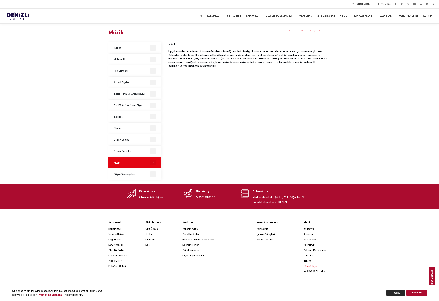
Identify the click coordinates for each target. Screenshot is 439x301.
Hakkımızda (114, 228)
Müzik (117, 162)
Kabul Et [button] (417, 292)
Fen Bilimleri (121, 70)
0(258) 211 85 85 (205, 197)
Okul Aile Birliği (116, 250)
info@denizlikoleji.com (152, 197)
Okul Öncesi (151, 228)
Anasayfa (293, 30)
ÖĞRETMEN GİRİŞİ (408, 16)
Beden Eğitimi (121, 139)
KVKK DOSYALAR (117, 255)
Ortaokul (150, 239)
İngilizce (118, 116)
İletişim (427, 16)
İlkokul (148, 234)
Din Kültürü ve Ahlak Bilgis (128, 105)
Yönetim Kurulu (190, 228)
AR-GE (343, 16)
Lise (147, 244)
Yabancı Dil (305, 16)
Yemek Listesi (364, 4)
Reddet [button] (395, 292)
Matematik (120, 59)
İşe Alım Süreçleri (266, 234)
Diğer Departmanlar (193, 255)
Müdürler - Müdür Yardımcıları (198, 239)
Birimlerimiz (233, 16)
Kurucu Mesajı (115, 244)
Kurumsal (308, 234)
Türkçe (117, 47)
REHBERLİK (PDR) (326, 16)
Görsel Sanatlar (122, 151)
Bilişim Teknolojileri (124, 174)
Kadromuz (309, 244)
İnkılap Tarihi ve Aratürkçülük (129, 93)
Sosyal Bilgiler (121, 82)
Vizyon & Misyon (117, 234)
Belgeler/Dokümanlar (279, 16)
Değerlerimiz (115, 239)
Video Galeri (115, 260)
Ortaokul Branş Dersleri (311, 30)
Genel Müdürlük (190, 234)
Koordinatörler (190, 244)
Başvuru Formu (265, 239)
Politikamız (262, 228)
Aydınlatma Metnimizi (50, 294)
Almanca (118, 128)
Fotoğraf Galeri (117, 266)
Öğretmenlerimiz (191, 250)
